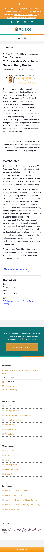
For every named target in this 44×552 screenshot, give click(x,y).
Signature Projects (11, 455)
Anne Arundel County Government (17, 491)
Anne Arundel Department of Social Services (21, 500)
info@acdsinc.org (11, 386)
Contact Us (9, 474)
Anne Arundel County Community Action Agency (22, 505)
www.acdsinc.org (11, 390)
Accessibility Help (11, 429)
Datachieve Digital (32, 531)
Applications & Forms (12, 469)
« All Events (8, 47)
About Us (8, 406)
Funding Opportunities (13, 420)
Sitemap (5, 532)
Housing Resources (12, 411)
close (23, 4)
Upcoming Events (11, 465)
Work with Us (9, 425)
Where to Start (10, 451)
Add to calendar (16, 269)
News (7, 460)
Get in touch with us (22, 347)
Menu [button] (23, 38)
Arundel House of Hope (13, 495)
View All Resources (12, 509)
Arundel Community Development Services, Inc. (22, 29)
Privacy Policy (10, 434)
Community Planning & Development (18, 415)
